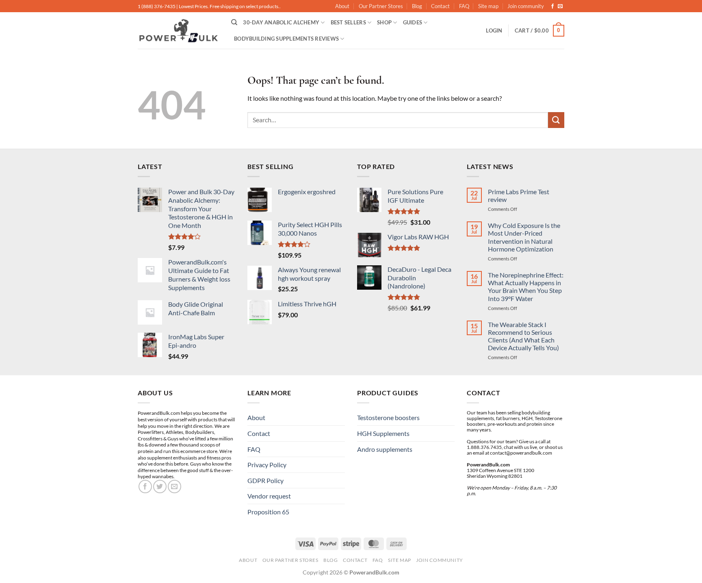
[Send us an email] (560, 6)
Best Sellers (348, 22)
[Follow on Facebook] (552, 6)
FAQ (464, 6)
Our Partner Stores (381, 6)
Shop (384, 22)
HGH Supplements (383, 433)
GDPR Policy (265, 480)
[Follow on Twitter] (160, 486)
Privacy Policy (266, 464)
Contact (440, 6)
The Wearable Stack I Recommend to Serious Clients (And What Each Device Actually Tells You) (523, 336)
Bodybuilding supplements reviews (286, 38)
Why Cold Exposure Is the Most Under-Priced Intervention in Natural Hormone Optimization (524, 237)
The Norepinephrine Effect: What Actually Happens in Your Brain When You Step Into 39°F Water (525, 286)
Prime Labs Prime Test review (518, 195)
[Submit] (556, 120)
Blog (417, 6)
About (342, 6)
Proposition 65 (268, 512)
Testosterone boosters (388, 417)
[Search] (234, 22)
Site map (488, 6)
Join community (525, 6)
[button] (494, 30)
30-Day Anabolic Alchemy (281, 22)
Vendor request (269, 496)
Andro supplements (384, 449)
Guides (412, 22)
